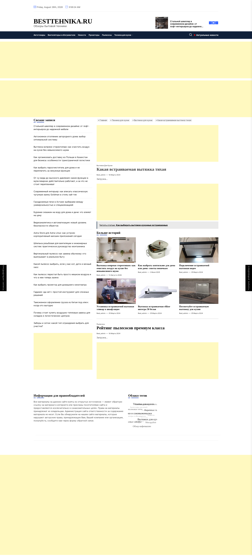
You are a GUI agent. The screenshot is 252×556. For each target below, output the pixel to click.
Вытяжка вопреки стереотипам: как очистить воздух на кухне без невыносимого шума (116, 268)
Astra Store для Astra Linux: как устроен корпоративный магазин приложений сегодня (58, 234)
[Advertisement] (79, 60)
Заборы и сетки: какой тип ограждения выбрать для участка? (61, 325)
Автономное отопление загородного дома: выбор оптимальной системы (60, 138)
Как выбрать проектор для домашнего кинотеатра (60, 285)
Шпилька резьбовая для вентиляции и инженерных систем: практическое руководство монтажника (60, 245)
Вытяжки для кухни (104, 165)
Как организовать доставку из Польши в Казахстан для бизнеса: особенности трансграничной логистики (62, 159)
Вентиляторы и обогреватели (61, 35)
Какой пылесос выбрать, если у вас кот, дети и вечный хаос (62, 266)
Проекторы (94, 35)
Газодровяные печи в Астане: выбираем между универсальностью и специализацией (58, 203)
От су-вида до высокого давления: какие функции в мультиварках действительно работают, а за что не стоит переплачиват (61, 181)
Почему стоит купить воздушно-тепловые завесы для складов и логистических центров (62, 314)
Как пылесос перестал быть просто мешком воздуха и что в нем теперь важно (62, 276)
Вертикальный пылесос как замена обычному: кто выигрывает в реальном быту (60, 255)
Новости (82, 35)
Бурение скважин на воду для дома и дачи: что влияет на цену (62, 214)
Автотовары (39, 35)
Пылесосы (107, 35)
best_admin (101, 175)
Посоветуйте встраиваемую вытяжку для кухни (194, 308)
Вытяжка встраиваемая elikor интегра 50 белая (154, 308)
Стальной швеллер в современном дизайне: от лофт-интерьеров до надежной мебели (61, 128)
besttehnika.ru (63, 21)
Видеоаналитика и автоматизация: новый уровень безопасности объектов (60, 224)
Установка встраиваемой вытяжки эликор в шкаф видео (115, 308)
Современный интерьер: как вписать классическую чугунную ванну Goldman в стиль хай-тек (61, 193)
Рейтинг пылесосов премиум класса (131, 327)
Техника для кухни (122, 35)
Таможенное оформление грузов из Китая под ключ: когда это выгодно (61, 304)
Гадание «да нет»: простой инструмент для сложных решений (61, 293)
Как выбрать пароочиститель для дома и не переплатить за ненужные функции (57, 169)
